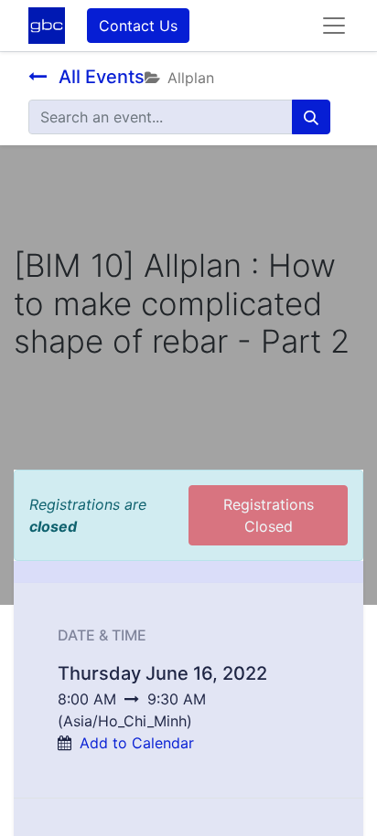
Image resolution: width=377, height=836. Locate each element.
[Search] (311, 117)
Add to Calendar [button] (137, 743)
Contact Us (138, 25)
